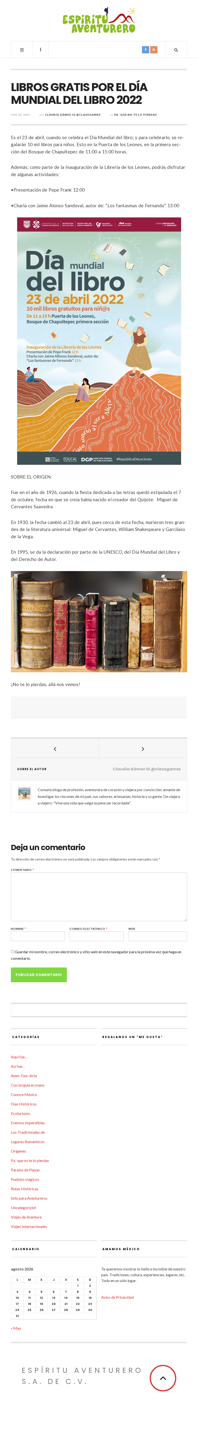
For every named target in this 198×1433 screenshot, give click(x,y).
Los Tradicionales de (28, 1132)
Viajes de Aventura (26, 1217)
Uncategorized (23, 1207)
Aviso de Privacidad (117, 1297)
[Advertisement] (99, 707)
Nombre (18, 928)
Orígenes (18, 1151)
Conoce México (24, 1094)
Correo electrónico (88, 928)
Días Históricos (24, 1104)
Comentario (22, 869)
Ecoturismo (20, 1113)
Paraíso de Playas (25, 1170)
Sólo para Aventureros (29, 1198)
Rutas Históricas (24, 1188)
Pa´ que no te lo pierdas (135, 114)
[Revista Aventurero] (99, 20)
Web (131, 928)
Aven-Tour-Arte (24, 1075)
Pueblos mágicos (25, 1179)
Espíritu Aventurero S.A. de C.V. (82, 1376)
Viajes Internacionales (29, 1226)
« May (16, 1328)
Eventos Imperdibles (28, 1122)
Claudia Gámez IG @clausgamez (73, 114)
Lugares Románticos (27, 1141)
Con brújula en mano (27, 1085)
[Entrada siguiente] (143, 748)
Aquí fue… (19, 1056)
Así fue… (18, 1066)
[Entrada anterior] (55, 748)
